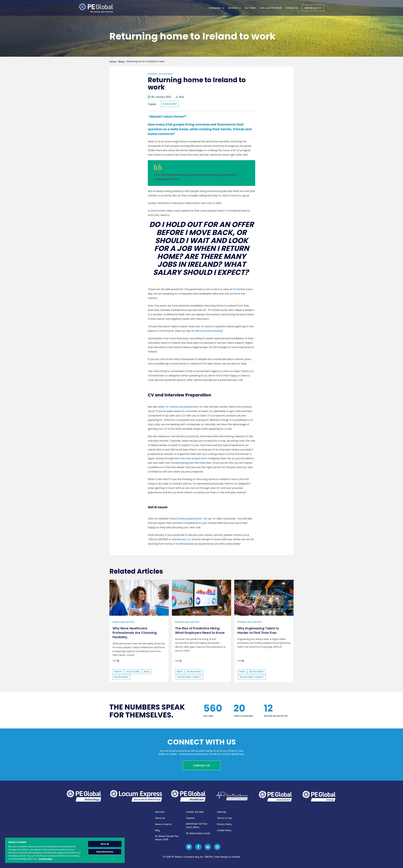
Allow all (104, 843)
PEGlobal (152, 73)
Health (116, 622)
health (118, 671)
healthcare (132, 671)
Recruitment (166, 73)
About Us (160, 818)
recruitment (170, 104)
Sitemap (221, 812)
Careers (190, 818)
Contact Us (291, 7)
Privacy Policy (224, 824)
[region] (65, 850)
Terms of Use (224, 818)
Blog (157, 830)
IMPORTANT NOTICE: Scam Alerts (197, 825)
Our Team (250, 7)
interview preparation (193, 458)
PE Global (239, 289)
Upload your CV (313, 7)
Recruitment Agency (190, 677)
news (147, 671)
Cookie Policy (224, 830)
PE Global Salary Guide (198, 833)
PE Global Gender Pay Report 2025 (167, 838)
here (151, 411)
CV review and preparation (182, 407)
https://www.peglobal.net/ (185, 518)
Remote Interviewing (209, 331)
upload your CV (181, 539)
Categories (215, 7)
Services (232, 7)
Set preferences (104, 851)
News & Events (163, 824)
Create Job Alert (195, 812)
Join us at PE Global (270, 7)
